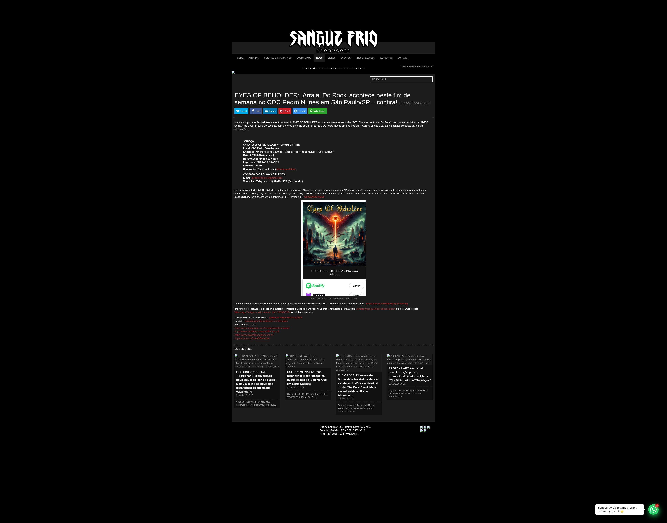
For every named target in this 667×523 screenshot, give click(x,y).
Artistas (254, 58)
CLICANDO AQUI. (314, 196)
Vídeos (332, 58)
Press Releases (365, 58)
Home (240, 58)
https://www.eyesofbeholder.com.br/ (254, 334)
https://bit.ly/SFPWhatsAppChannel (387, 303)
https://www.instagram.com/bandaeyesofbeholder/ (261, 328)
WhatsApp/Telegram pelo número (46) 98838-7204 (262, 312)
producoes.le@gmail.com (267, 177)
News (319, 58)
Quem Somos (304, 58)
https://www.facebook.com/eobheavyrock (256, 331)
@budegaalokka (285, 169)
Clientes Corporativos (277, 58)
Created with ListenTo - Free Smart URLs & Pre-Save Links (333, 299)
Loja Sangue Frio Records (417, 66)
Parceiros (386, 58)
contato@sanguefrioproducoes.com (375, 308)
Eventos (346, 58)
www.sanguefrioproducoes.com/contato (266, 321)
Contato (402, 58)
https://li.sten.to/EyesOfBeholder (252, 338)
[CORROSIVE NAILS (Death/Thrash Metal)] (333, 72)
